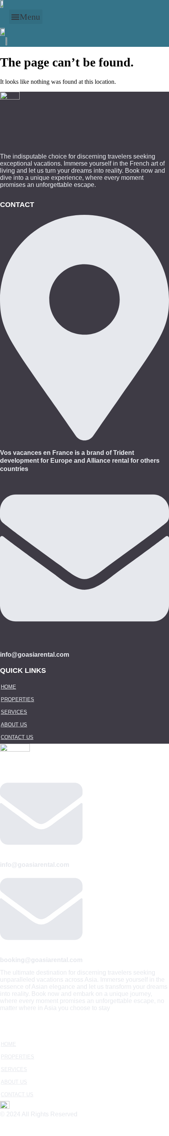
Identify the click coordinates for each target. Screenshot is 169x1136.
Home (8, 687)
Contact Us (17, 737)
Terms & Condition (64, 1127)
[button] (25, 16)
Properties (17, 699)
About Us (14, 725)
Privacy (17, 1127)
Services (14, 712)
